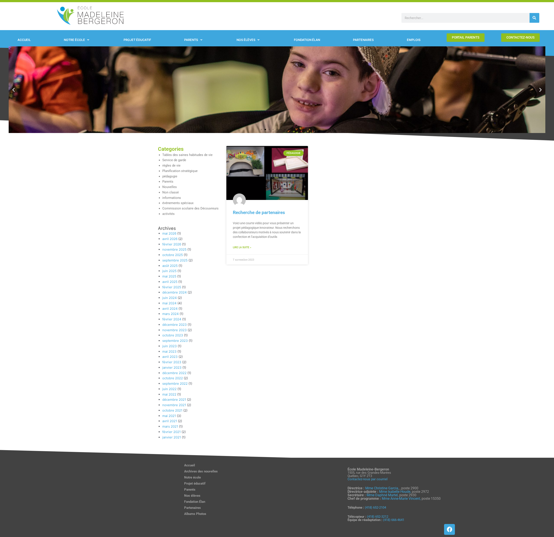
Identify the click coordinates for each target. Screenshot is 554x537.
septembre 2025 (175, 260)
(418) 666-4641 (393, 520)
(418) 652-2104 (375, 507)
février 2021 (171, 432)
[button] (13, 89)
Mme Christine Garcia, (382, 488)
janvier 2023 (172, 367)
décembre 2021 (174, 399)
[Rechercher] (534, 18)
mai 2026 (169, 233)
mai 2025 (169, 276)
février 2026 (171, 244)
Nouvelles (169, 187)
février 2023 (171, 362)
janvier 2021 (171, 437)
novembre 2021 (174, 405)
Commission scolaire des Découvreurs (190, 208)
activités (168, 214)
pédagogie (169, 176)
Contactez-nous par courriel (368, 479)
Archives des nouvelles (201, 471)
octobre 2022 (172, 378)
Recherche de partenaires (259, 212)
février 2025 (171, 287)
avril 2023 (170, 357)
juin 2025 (169, 271)
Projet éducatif (194, 483)
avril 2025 (169, 282)
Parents (167, 181)
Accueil (189, 465)
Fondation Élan (194, 502)
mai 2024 (169, 303)
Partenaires (192, 508)
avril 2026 (169, 239)
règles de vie (171, 165)
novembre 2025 (174, 249)
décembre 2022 (174, 373)
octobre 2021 (172, 410)
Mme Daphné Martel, (383, 495)
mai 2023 (169, 351)
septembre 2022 (175, 383)
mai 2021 (169, 416)
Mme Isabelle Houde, (395, 492)
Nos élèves (192, 496)
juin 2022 (169, 389)
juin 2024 (169, 298)
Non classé (170, 192)
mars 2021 (170, 426)
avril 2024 (170, 309)
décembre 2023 (174, 325)
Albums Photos (195, 514)
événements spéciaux (177, 203)
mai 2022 (169, 394)
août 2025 (170, 266)
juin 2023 (169, 346)
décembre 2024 (174, 292)
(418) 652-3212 (377, 517)
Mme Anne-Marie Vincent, (401, 498)
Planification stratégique (180, 171)
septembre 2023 (175, 341)
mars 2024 (170, 314)
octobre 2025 (172, 255)
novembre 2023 (174, 330)
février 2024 (171, 319)
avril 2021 (169, 421)
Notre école (192, 477)
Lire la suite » (242, 247)
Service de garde (174, 160)
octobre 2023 (172, 335)
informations (171, 198)
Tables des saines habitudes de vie (187, 155)
